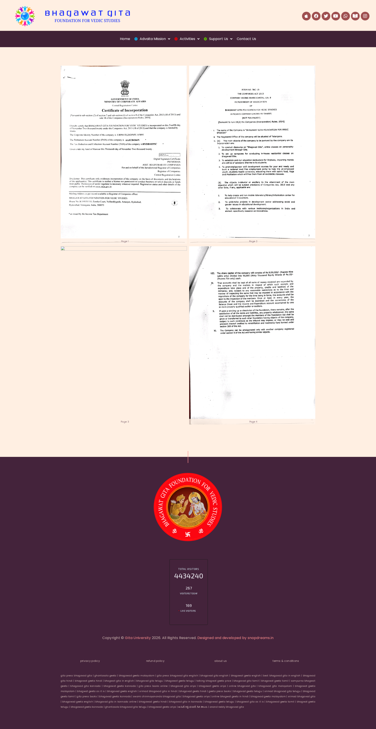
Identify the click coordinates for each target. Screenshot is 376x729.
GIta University (138, 637)
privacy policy (90, 661)
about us (220, 661)
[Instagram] (365, 16)
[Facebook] (316, 16)
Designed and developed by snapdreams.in (235, 637)
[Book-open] (355, 16)
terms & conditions (286, 661)
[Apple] (306, 16)
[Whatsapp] (345, 16)
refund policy (155, 661)
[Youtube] (335, 16)
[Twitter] (326, 16)
